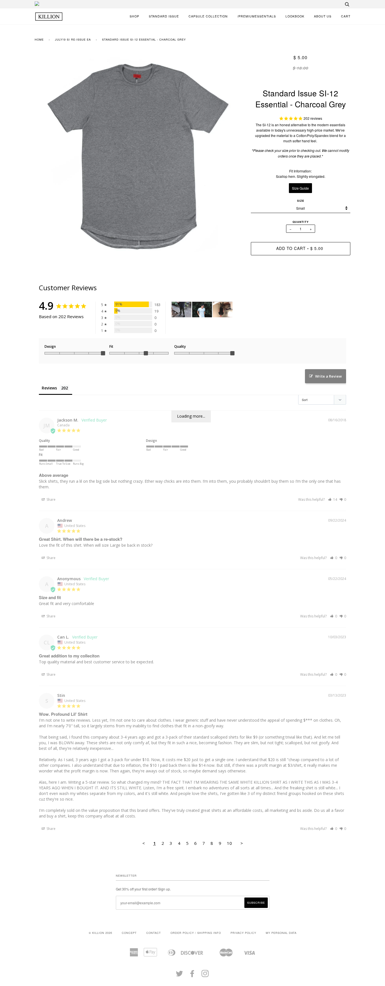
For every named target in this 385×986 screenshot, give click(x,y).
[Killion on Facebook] (192, 975)
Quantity (301, 222)
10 (229, 843)
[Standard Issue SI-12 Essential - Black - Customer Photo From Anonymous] (223, 309)
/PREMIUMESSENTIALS (256, 16)
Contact (153, 933)
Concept (129, 933)
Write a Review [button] (328, 376)
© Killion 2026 (100, 933)
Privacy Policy (243, 933)
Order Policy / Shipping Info (196, 933)
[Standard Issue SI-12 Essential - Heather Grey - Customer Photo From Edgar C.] (202, 309)
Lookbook (295, 16)
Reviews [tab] (49, 388)
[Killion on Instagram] (205, 975)
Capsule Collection (208, 16)
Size (300, 201)
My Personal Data (281, 933)
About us (322, 16)
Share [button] (51, 499)
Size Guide (300, 188)
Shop (134, 16)
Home (39, 39)
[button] (332, 499)
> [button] (241, 843)
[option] (138, 155)
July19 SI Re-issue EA (73, 39)
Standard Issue (164, 16)
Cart (345, 16)
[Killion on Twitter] (179, 975)
